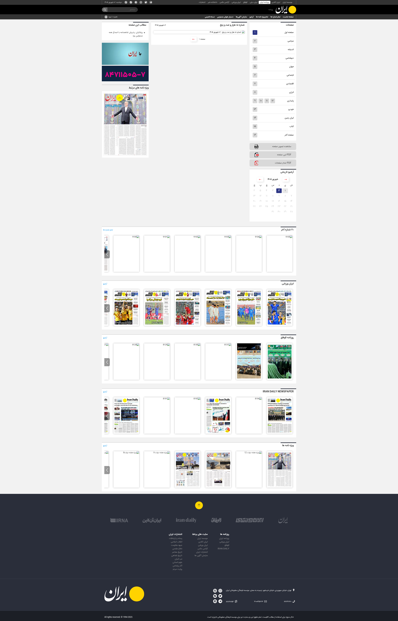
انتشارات (202, 2)
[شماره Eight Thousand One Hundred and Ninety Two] (197, 398)
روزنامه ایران (264, 2)
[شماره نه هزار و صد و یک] (166, 236)
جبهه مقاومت (176, 545)
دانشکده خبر (212, 2)
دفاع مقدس (177, 548)
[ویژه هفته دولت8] (131, 452)
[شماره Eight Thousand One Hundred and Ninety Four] (258, 398)
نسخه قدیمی (210, 16)
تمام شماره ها (275, 16)
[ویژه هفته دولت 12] (253, 452)
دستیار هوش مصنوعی (225, 16)
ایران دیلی (253, 2)
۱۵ (255, 126)
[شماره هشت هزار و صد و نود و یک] (187, 325)
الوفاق (245, 2)
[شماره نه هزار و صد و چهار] (258, 236)
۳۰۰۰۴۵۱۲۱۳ (259, 601)
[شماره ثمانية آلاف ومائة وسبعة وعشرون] (105, 344)
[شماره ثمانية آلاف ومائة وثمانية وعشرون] (135, 344)
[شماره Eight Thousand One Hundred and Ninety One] (166, 398)
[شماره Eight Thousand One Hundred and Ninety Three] (218, 433)
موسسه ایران (287, 2)
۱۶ (255, 135)
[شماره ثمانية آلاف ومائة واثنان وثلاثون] (249, 379)
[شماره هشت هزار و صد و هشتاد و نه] (126, 325)
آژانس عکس (224, 2)
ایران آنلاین (276, 2)
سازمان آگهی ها (201, 555)
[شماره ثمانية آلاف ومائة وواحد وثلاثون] (227, 344)
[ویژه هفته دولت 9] (161, 452)
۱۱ (267, 101)
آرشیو (252, 16)
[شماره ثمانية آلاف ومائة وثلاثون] (197, 344)
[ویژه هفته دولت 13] (125, 157)
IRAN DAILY (223, 548)
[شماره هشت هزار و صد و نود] (157, 325)
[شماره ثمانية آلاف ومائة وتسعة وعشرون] (166, 344)
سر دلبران (178, 559)
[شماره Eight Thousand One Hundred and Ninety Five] (279, 433)
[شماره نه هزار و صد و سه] (227, 236)
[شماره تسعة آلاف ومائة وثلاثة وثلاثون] (279, 379)
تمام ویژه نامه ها (262, 16)
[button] (107, 254)
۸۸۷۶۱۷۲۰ (288, 601)
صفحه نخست (288, 16)
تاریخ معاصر (177, 552)
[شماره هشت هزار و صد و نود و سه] (249, 325)
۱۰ (261, 101)
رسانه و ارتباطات (175, 538)
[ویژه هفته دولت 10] (187, 487)
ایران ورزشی (236, 2)
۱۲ (273, 101)
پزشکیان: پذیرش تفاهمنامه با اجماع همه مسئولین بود (126, 34)
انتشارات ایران (202, 552)
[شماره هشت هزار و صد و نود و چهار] (279, 325)
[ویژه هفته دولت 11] (218, 487)
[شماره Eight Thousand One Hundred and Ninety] (126, 433)
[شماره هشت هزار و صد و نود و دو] (218, 325)
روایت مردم (177, 569)
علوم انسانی (177, 562)
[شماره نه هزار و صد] (135, 236)
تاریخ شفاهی (176, 555)
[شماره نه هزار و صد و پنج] (289, 236)
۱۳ (255, 109)
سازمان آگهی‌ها (241, 16)
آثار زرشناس (177, 566)
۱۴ (255, 118)
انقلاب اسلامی (176, 542)
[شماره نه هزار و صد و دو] (197, 236)
